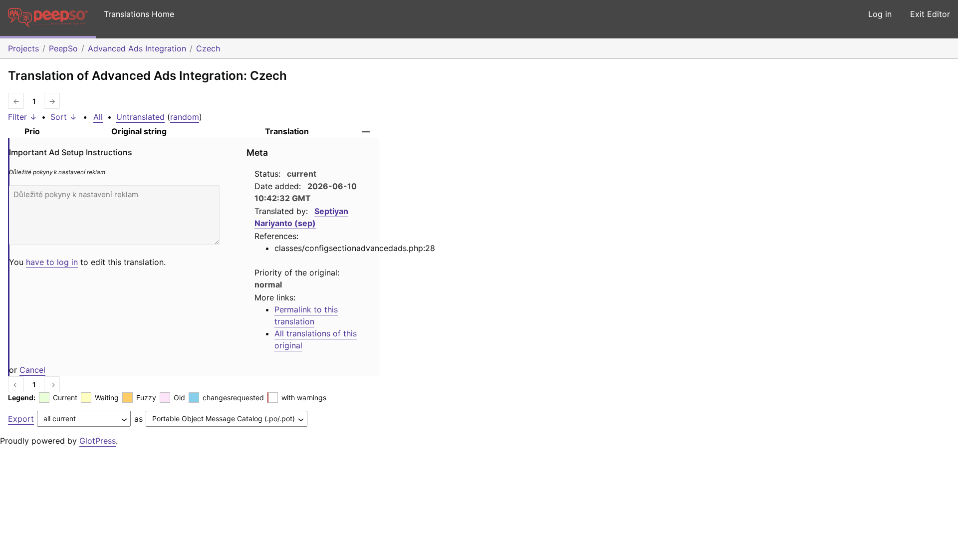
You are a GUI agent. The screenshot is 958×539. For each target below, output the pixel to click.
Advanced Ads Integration (137, 48)
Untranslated (140, 117)
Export (21, 419)
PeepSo (63, 48)
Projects (23, 48)
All (98, 117)
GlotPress (97, 441)
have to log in (52, 262)
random (184, 117)
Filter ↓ (22, 117)
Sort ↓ (63, 117)
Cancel (32, 370)
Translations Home (139, 14)
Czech (208, 48)
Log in (880, 14)
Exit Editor (930, 14)
